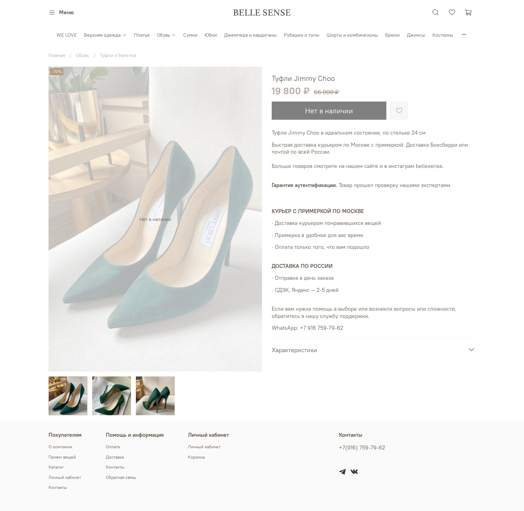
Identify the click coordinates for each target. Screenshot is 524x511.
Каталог (56, 467)
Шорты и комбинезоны (352, 35)
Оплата (113, 446)
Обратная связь (121, 477)
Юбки (211, 35)
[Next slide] (252, 219)
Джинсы (416, 35)
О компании (60, 446)
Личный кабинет (65, 477)
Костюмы (442, 35)
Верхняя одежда (102, 35)
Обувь (163, 35)
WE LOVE (66, 35)
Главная (57, 55)
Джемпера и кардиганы (250, 35)
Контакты (58, 487)
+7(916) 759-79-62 (362, 447)
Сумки (190, 35)
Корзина (196, 457)
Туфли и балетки (118, 55)
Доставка (115, 457)
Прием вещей (62, 457)
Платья (141, 35)
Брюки (392, 35)
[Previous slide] (58, 219)
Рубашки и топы (301, 35)
